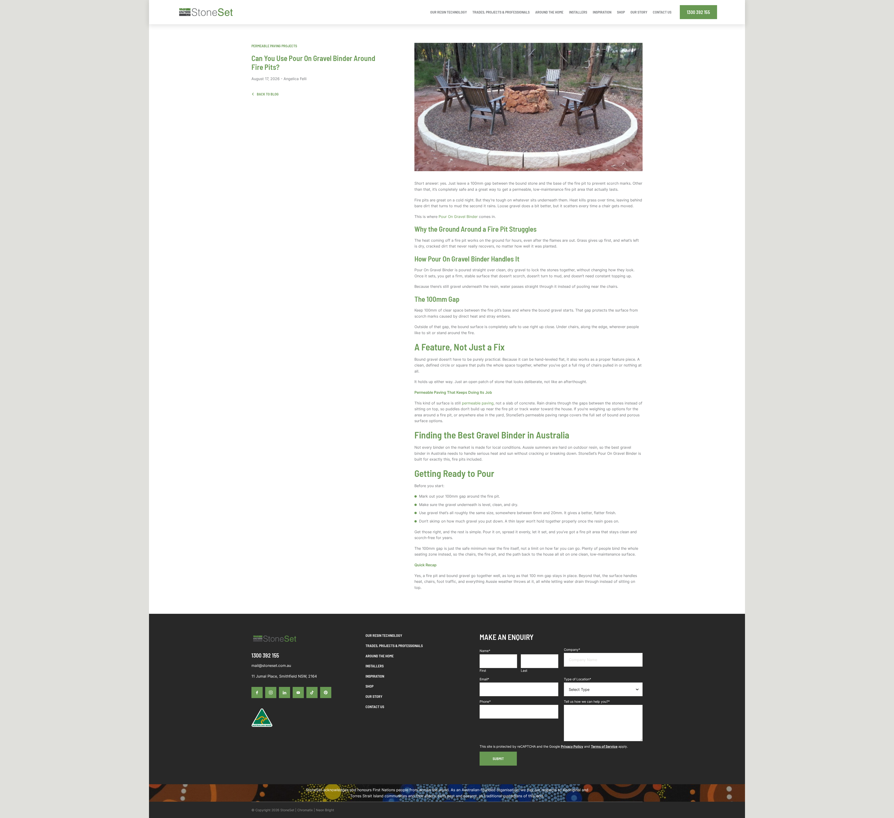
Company (572, 650)
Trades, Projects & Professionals (394, 645)
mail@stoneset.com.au (271, 665)
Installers (375, 666)
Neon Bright (325, 810)
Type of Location (577, 679)
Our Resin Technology (384, 635)
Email (484, 679)
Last (524, 670)
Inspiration (375, 676)
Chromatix (305, 810)
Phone (485, 701)
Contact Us (375, 706)
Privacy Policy (572, 746)
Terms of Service (604, 746)
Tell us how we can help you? (587, 701)
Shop (369, 686)
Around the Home (380, 656)
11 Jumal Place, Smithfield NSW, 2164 (284, 676)
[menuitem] (448, 12)
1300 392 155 (698, 12)
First (483, 670)
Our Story (374, 696)
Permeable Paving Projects (274, 46)
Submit (498, 758)
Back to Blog (267, 94)
